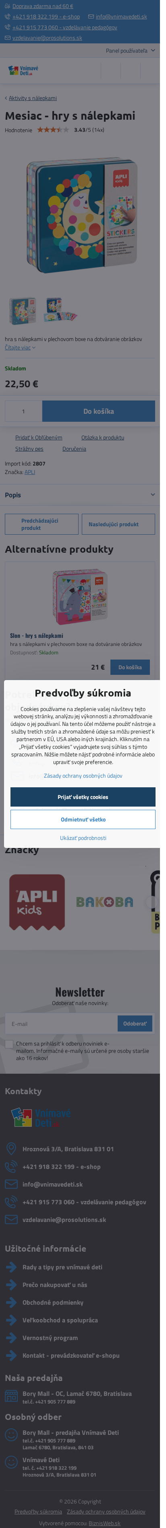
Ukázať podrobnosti (83, 838)
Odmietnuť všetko (83, 819)
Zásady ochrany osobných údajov (83, 775)
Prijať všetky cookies (83, 797)
